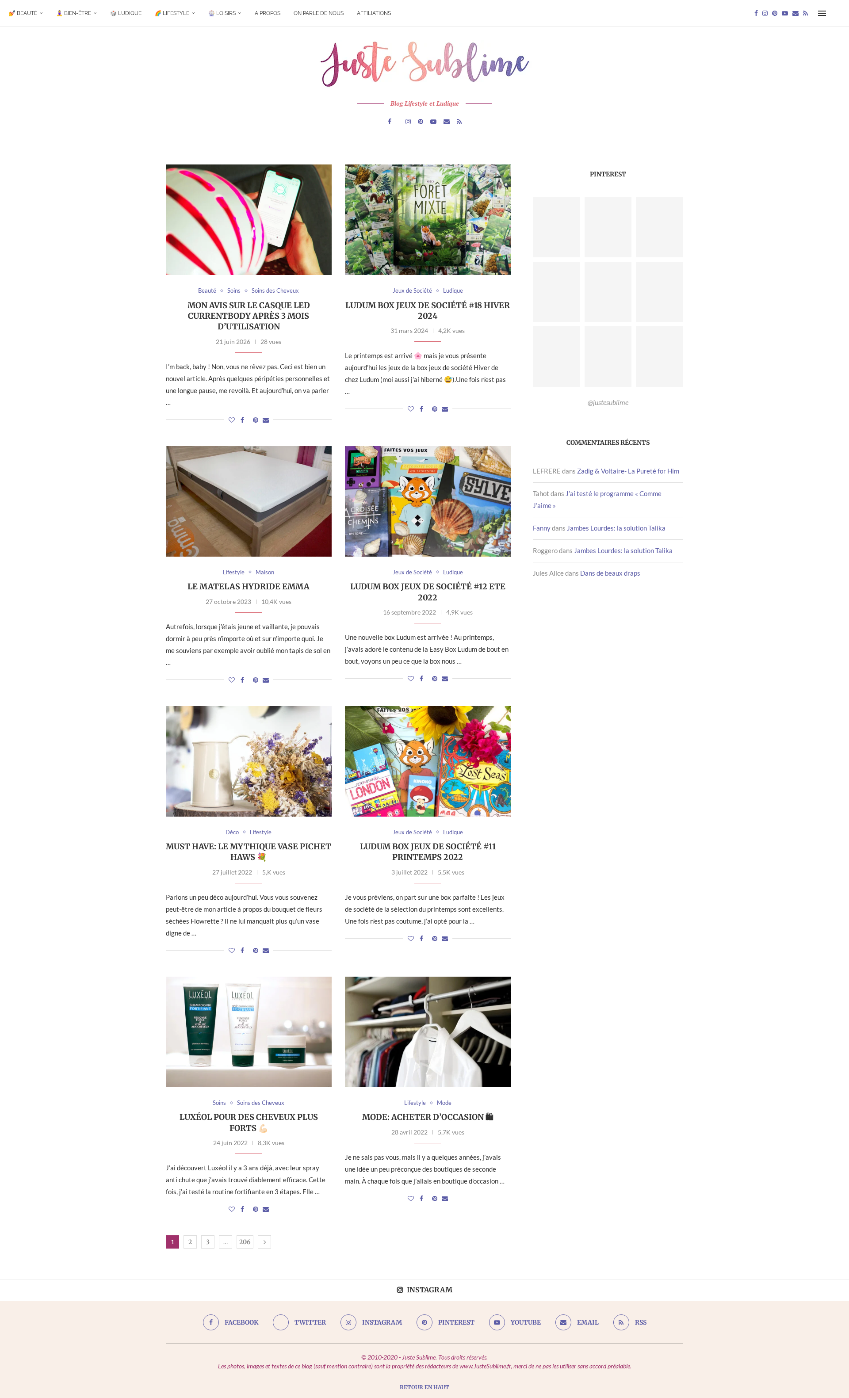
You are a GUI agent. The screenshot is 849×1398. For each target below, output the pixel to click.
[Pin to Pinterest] (255, 420)
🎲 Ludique (126, 13)
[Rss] (805, 13)
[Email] (795, 13)
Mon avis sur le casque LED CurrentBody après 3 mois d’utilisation (248, 316)
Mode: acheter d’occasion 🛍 (427, 1117)
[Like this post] (232, 420)
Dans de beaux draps (610, 573)
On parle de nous (319, 13)
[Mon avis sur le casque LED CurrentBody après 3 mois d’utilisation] (249, 219)
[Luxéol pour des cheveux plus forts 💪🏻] (249, 1032)
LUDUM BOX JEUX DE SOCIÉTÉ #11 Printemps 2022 (428, 851)
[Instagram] (765, 13)
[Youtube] (785, 13)
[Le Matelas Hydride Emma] (249, 501)
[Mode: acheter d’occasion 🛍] (428, 1032)
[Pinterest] (774, 13)
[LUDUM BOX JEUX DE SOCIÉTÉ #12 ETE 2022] (428, 501)
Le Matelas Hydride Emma (248, 586)
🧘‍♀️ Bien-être (73, 13)
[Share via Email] (266, 420)
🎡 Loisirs (222, 13)
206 (245, 1242)
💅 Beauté (23, 13)
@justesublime (608, 402)
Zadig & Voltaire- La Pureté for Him (628, 471)
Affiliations (374, 13)
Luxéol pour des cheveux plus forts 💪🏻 (249, 1122)
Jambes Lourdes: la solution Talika (616, 528)
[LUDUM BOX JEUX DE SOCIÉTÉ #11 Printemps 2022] (428, 761)
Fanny (542, 528)
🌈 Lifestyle (172, 13)
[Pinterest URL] (556, 227)
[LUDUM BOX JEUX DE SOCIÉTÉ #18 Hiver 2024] (428, 219)
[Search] (835, 13)
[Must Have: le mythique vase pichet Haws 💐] (249, 761)
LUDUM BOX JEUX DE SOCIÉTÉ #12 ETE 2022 (427, 591)
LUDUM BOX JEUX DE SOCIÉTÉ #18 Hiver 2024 (427, 310)
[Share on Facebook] (242, 420)
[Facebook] (756, 13)
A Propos (267, 13)
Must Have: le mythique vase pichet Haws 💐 (248, 851)
